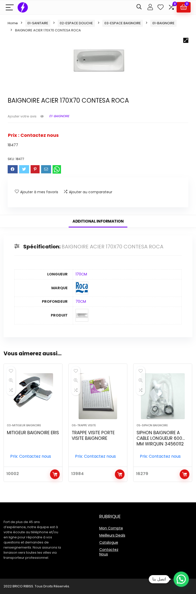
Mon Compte (111, 528)
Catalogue (108, 542)
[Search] (139, 7)
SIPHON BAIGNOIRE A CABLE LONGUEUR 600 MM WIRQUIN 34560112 (160, 438)
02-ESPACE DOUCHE (76, 23)
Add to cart (55, 474)
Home (13, 23)
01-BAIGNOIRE (163, 23)
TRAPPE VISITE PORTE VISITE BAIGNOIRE (93, 435)
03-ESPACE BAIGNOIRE (122, 23)
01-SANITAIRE (37, 23)
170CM (81, 274)
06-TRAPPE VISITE (84, 425)
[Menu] (10, 7)
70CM (81, 301)
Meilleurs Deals (112, 535)
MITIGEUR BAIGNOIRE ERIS (33, 433)
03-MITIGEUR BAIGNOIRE (24, 425)
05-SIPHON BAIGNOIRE (152, 425)
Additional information (98, 221)
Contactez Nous (108, 552)
